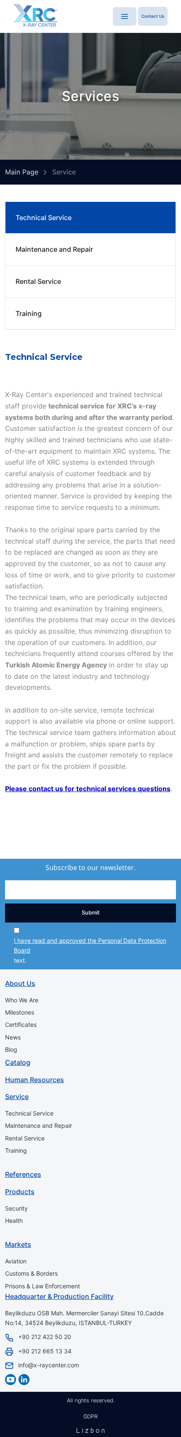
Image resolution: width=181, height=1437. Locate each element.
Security (16, 1208)
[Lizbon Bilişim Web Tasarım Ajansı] (90, 1430)
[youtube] (10, 1379)
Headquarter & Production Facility (59, 1296)
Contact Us (152, 16)
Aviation (16, 1261)
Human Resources (34, 1079)
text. (90, 950)
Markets (18, 1244)
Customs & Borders (31, 1273)
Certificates (21, 1024)
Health (14, 1220)
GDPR (90, 1416)
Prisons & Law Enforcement (42, 1286)
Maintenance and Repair (54, 249)
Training (29, 313)
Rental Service (38, 281)
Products (20, 1191)
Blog (11, 1049)
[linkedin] (24, 1379)
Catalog (17, 1062)
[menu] (124, 16)
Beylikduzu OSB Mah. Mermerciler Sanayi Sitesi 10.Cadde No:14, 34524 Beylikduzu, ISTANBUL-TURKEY (84, 1317)
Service (17, 1096)
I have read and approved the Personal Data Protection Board (90, 945)
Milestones (19, 1012)
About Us (20, 983)
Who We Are (21, 1000)
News (13, 1037)
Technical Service (44, 217)
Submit (91, 912)
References (23, 1174)
